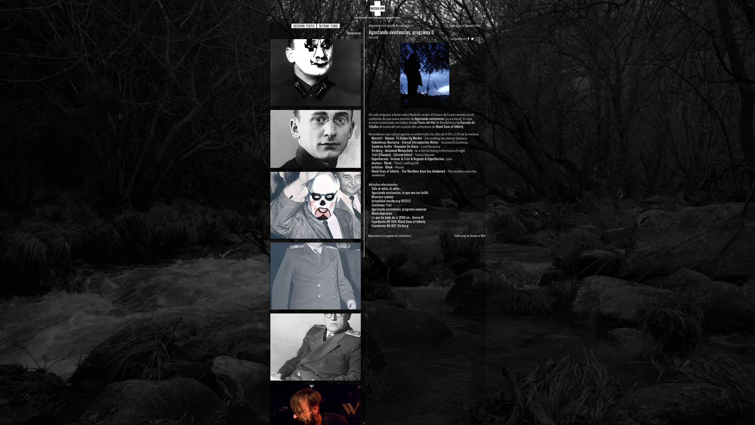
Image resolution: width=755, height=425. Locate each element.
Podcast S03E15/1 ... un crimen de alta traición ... (315, 139)
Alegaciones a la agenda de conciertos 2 (391, 25)
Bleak (387, 162)
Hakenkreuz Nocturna (385, 142)
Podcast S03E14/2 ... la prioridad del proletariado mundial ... (315, 276)
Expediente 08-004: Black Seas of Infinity (398, 221)
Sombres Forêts (382, 146)
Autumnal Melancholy (398, 150)
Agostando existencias (429, 118)
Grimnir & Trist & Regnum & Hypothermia (417, 158)
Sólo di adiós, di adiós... (386, 188)
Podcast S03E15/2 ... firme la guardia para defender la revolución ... (315, 72)
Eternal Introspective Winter (420, 142)
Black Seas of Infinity (449, 126)
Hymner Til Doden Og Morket (403, 138)
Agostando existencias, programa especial (399, 209)
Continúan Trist (382, 204)
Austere (377, 162)
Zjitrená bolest (402, 154)
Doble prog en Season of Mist (465, 25)
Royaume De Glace (406, 146)
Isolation (377, 166)
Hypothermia (380, 158)
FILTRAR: (328, 26)
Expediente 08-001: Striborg (390, 225)
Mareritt (377, 138)
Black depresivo (382, 213)
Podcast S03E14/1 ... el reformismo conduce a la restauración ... (316, 346)
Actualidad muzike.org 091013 (391, 200)
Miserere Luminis (383, 196)
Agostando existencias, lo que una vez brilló (400, 192)
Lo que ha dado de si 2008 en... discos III (398, 217)
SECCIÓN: (303, 26)
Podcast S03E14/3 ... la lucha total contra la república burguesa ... (316, 205)
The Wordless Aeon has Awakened (423, 171)
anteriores (354, 32)
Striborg (377, 150)
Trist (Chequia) (381, 154)
